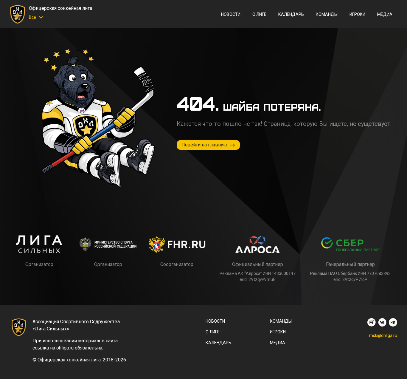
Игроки (357, 14)
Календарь (291, 14)
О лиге (259, 14)
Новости (230, 14)
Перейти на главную (204, 145)
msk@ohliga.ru (383, 335)
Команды (327, 14)
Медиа (384, 14)
